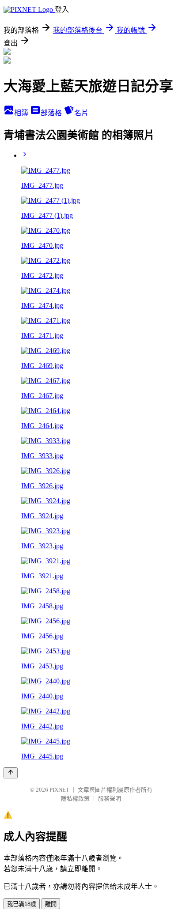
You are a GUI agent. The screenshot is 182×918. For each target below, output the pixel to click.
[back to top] (11, 772)
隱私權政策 (75, 798)
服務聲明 (109, 798)
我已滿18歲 (21, 904)
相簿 (22, 113)
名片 (81, 113)
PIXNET (59, 789)
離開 (51, 904)
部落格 (52, 113)
